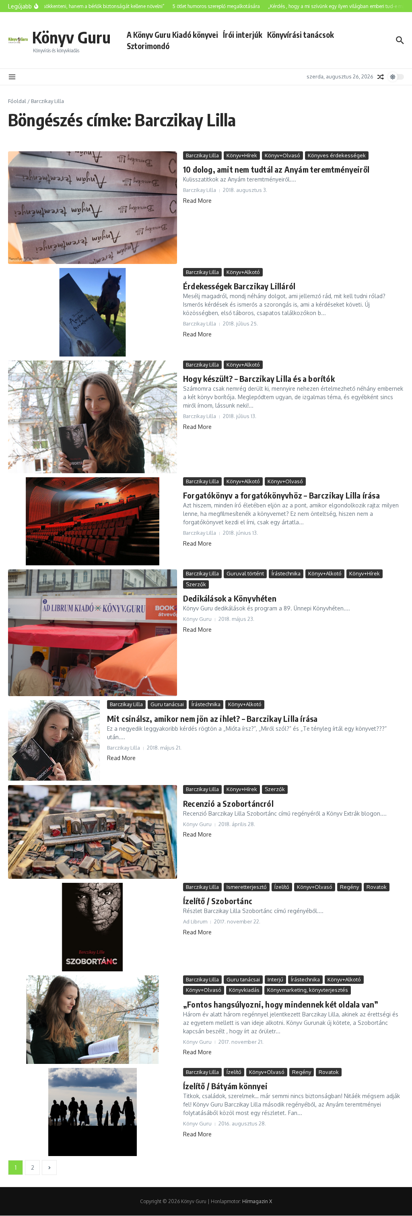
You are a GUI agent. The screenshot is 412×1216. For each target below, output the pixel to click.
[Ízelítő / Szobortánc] (92, 927)
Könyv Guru (71, 37)
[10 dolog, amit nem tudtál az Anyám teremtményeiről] (92, 207)
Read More (197, 200)
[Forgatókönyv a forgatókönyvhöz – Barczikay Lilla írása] (92, 521)
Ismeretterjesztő (247, 887)
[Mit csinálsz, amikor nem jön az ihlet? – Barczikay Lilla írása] (54, 740)
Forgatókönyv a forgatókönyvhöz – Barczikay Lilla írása (281, 495)
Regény (349, 887)
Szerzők (196, 584)
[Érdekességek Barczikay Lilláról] (92, 312)
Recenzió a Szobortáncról (228, 803)
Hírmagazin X (257, 1201)
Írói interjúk (242, 34)
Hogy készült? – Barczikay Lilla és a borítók (259, 378)
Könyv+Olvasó (282, 155)
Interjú (275, 979)
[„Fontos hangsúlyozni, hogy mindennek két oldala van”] (92, 1019)
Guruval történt (245, 573)
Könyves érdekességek (337, 155)
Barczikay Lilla (202, 155)
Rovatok (377, 887)
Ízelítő (281, 887)
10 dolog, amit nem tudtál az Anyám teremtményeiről (276, 169)
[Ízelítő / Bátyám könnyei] (92, 1112)
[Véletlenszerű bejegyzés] (380, 77)
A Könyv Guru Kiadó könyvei (172, 34)
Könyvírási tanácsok (300, 34)
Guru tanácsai (167, 704)
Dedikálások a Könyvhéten (229, 598)
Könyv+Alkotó (243, 272)
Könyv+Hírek (242, 155)
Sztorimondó (148, 46)
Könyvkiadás (244, 990)
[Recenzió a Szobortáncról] (92, 832)
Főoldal (17, 101)
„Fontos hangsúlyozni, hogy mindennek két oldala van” (280, 1004)
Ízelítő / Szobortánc (217, 901)
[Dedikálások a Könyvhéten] (92, 632)
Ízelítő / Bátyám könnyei (225, 1086)
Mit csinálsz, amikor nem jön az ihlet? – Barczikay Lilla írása (212, 718)
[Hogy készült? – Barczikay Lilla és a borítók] (92, 417)
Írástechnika (286, 573)
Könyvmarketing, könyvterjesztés (307, 990)
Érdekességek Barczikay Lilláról (239, 286)
